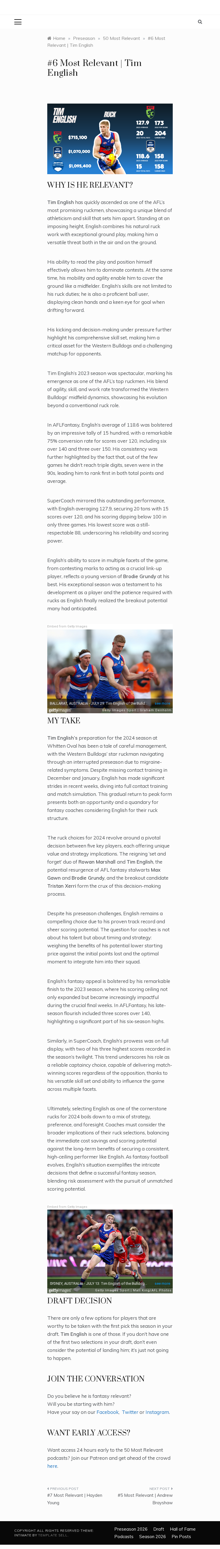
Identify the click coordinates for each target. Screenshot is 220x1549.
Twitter (130, 1412)
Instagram (157, 1412)
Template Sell (52, 1535)
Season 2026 (152, 1536)
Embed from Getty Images (67, 626)
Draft (158, 1529)
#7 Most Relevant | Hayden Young (74, 1498)
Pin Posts (181, 1536)
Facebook (108, 1412)
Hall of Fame (183, 1529)
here (52, 1466)
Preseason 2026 (131, 1529)
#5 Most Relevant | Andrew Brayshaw (145, 1498)
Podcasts (123, 1536)
